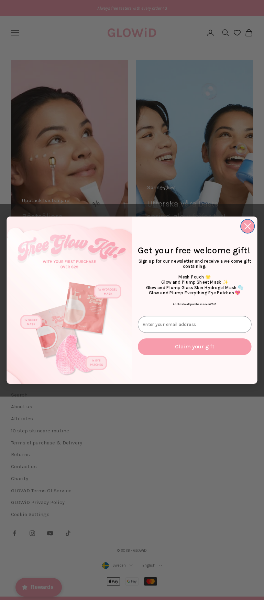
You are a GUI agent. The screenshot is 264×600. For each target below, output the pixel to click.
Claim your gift (194, 346)
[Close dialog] (248, 226)
